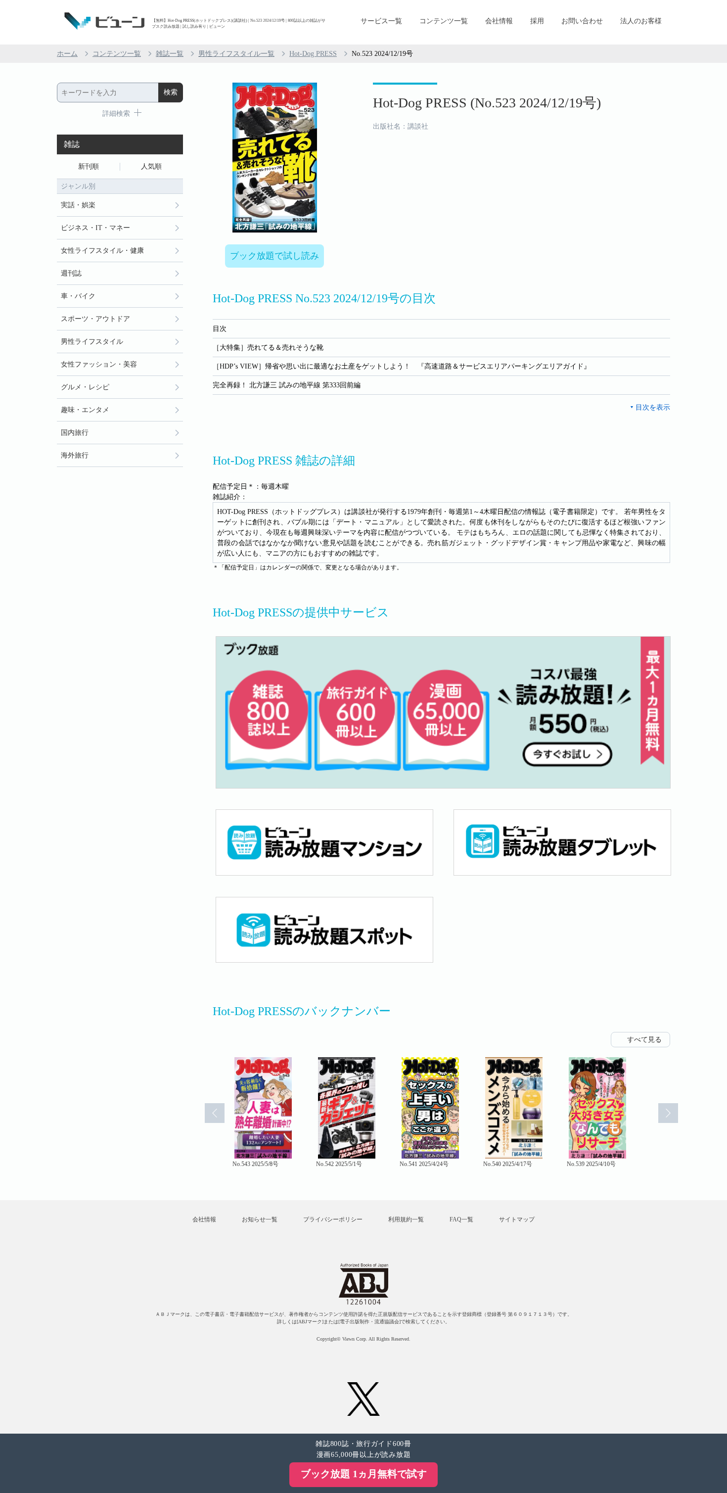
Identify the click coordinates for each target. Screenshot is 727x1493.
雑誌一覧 (169, 53)
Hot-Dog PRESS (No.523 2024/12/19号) (487, 102)
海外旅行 (75, 455)
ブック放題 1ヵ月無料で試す (364, 1473)
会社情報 (499, 21)
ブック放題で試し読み (274, 256)
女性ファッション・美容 (99, 364)
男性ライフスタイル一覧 (236, 53)
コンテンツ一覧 (443, 21)
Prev (215, 1113)
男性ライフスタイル (92, 341)
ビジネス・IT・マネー (95, 228)
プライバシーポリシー (333, 1219)
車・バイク (78, 296)
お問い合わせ (582, 21)
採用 (537, 21)
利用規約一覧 (406, 1219)
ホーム (67, 53)
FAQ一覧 (461, 1219)
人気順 (151, 166)
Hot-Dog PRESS (313, 53)
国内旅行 (75, 432)
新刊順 (88, 166)
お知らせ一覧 (259, 1219)
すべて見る (644, 1039)
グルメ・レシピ (85, 387)
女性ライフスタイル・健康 (102, 250)
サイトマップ (517, 1219)
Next (668, 1113)
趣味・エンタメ (85, 410)
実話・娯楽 (78, 205)
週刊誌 (71, 273)
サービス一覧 (381, 21)
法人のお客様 (641, 21)
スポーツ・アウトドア (95, 319)
